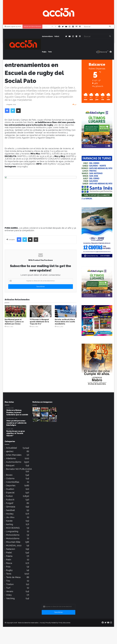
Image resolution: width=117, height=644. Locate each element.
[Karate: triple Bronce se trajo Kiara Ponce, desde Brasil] (36, 409)
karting (9, 524)
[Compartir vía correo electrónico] (18, 110)
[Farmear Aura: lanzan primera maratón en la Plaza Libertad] (53, 419)
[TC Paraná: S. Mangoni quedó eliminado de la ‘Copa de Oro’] (40, 311)
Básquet (10, 465)
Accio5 (42, 623)
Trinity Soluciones (64, 623)
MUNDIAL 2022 (13, 545)
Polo (8, 566)
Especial (10, 492)
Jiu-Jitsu (10, 517)
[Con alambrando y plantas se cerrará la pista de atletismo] (36, 419)
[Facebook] (7, 110)
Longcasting (12, 531)
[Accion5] (58, 12)
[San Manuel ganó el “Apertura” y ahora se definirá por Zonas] (15, 311)
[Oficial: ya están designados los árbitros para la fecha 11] (53, 414)
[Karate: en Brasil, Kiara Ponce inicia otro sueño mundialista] (66, 311)
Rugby (44, 52)
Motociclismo (12, 535)
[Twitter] (13, 110)
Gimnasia (10, 506)
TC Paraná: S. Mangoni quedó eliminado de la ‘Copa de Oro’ (39, 322)
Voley (9, 595)
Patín (8, 559)
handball (10, 510)
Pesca (9, 563)
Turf (8, 588)
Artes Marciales (13, 455)
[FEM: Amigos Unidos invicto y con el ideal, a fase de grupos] (53, 409)
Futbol (57, 36)
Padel (9, 552)
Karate (9, 521)
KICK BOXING (13, 528)
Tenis (50, 52)
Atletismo (11, 458)
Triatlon (10, 584)
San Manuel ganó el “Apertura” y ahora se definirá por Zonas (14, 322)
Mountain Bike (13, 542)
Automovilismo (47, 36)
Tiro (8, 581)
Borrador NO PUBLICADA (19, 469)
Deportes (10, 485)
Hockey (9, 514)
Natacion (10, 549)
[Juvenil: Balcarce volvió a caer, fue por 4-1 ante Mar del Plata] (44, 419)
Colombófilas (12, 482)
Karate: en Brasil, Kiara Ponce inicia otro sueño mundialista (65, 322)
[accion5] (23, 44)
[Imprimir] (36, 239)
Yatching (10, 598)
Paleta (9, 556)
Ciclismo (10, 478)
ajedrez (9, 451)
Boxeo (9, 475)
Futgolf (9, 503)
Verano (9, 591)
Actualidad (11, 448)
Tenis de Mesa (13, 577)
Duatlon (10, 489)
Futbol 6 (10, 499)
